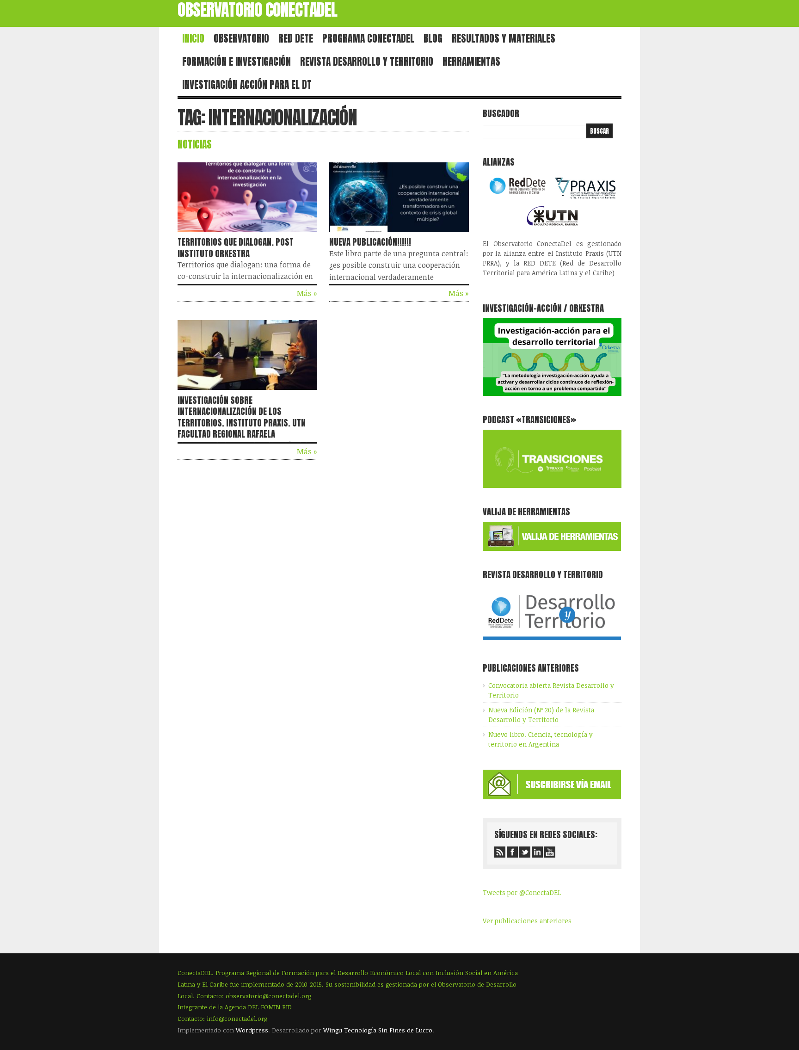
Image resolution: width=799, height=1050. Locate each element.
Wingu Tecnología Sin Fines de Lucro (377, 1030)
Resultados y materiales (503, 38)
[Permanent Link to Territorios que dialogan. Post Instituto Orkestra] (247, 234)
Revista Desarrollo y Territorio (366, 61)
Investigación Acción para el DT (247, 84)
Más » (307, 293)
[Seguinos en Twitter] (524, 852)
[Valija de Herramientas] (552, 548)
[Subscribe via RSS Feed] (499, 852)
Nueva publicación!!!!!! (370, 241)
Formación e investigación (236, 61)
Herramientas (471, 61)
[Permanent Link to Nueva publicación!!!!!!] (399, 234)
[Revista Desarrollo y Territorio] (552, 641)
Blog (433, 38)
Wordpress (252, 1030)
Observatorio (241, 38)
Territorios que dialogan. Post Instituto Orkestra (236, 247)
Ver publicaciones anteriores (527, 920)
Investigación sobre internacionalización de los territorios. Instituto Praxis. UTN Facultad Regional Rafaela (242, 417)
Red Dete (295, 38)
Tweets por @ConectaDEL (522, 892)
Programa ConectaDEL (368, 38)
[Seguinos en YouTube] (549, 852)
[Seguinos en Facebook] (512, 852)
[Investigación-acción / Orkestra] (552, 393)
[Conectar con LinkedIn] (537, 852)
